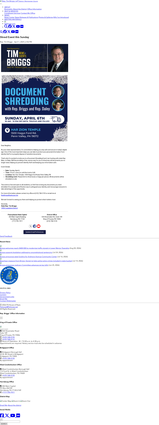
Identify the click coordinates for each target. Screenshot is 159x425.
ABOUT (7, 7)
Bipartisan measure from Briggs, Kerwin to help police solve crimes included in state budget (36, 261)
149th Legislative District (9, 208)
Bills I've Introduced (61, 17)
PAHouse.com (9, 24)
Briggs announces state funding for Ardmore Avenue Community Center (28, 257)
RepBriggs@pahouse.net (9, 195)
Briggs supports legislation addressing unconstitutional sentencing (26, 252)
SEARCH (4, 424)
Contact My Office (28, 13)
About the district (14, 405)
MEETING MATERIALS (12, 19)
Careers (3, 295)
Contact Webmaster (8, 301)
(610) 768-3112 (8, 339)
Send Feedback (6, 236)
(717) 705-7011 (9, 392)
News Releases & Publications (26, 17)
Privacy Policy (5, 293)
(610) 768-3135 (9, 337)
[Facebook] (34, 226)
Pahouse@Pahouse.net (9, 307)
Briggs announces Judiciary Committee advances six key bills (24, 265)
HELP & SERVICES (11, 11)
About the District (20, 9)
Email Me (3, 299)
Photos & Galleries (46, 17)
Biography (8, 9)
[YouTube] (38, 226)
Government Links (7, 297)
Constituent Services (12, 13)
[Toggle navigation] (1, 3)
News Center (9, 17)
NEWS (6, 15)
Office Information (34, 9)
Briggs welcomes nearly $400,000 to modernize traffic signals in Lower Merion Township (34, 248)
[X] (30, 226)
